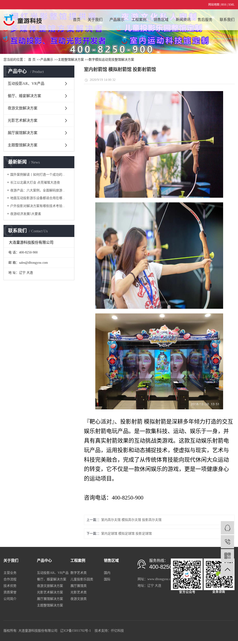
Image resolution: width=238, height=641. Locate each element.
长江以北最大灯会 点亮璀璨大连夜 (35, 182)
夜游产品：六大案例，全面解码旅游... (37, 190)
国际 (107, 579)
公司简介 (10, 599)
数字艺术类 (78, 573)
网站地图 (213, 4)
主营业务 (10, 573)
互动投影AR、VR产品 (26, 83)
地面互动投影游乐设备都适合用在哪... (37, 198)
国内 (107, 573)
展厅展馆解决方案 (22, 133)
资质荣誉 (10, 592)
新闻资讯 (183, 20)
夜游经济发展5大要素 (25, 214)
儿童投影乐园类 (81, 579)
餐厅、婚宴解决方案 (24, 96)
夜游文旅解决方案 (22, 108)
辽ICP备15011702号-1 (76, 630)
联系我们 (227, 20)
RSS (223, 4)
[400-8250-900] (227, 541)
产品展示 (116, 20)
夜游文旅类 (78, 599)
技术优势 (10, 586)
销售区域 (161, 20)
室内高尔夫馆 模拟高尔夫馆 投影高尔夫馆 (131, 520)
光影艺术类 (78, 592)
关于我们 (95, 20)
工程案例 (139, 20)
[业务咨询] (227, 527)
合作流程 (10, 579)
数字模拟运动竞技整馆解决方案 (111, 59)
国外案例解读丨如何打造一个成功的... (37, 174)
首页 (76, 20)
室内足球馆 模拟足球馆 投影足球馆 (126, 533)
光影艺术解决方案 (22, 120)
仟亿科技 (117, 630)
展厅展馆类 (78, 586)
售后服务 (205, 20)
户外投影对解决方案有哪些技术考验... (37, 206)
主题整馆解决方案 (71, 59)
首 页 (32, 59)
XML (231, 4)
